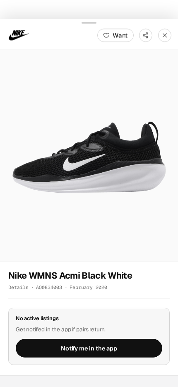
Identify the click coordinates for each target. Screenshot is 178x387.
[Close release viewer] (164, 35)
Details (18, 287)
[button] (89, 155)
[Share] (145, 35)
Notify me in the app (89, 348)
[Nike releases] (19, 35)
